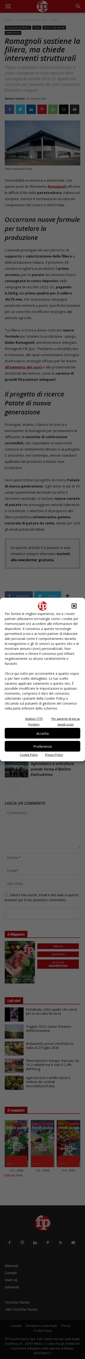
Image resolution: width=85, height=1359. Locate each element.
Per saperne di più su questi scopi (65, 721)
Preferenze (42, 746)
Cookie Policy (29, 755)
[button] (74, 606)
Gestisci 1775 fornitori (34, 721)
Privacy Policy (54, 755)
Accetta (42, 733)
